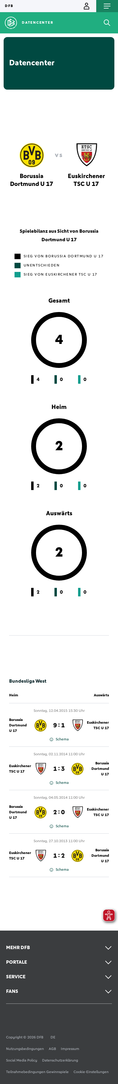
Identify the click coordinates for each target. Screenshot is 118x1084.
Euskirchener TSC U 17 (98, 725)
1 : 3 (59, 769)
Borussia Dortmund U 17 (18, 725)
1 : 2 (59, 856)
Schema (62, 739)
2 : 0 (59, 812)
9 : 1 (59, 725)
